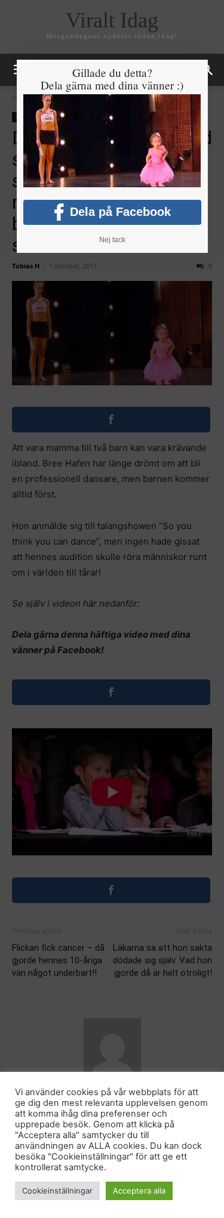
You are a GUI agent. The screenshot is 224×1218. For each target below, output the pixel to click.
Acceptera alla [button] (139, 1190)
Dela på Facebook (120, 211)
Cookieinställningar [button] (57, 1190)
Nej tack (112, 240)
